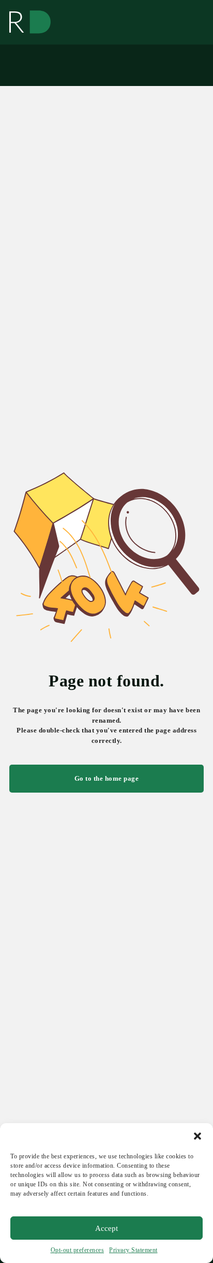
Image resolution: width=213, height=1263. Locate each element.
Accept (106, 1228)
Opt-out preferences (77, 1250)
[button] (197, 1136)
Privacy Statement (133, 1250)
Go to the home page (106, 778)
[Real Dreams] (30, 22)
